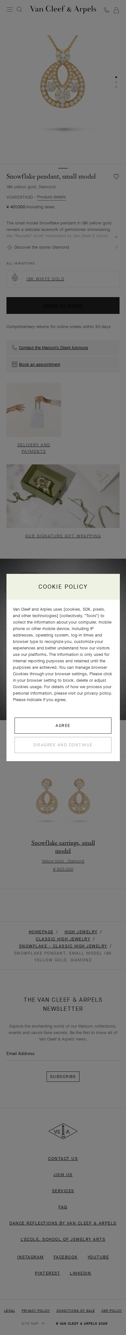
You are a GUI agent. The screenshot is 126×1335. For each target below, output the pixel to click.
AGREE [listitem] (63, 725)
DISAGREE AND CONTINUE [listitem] (63, 745)
